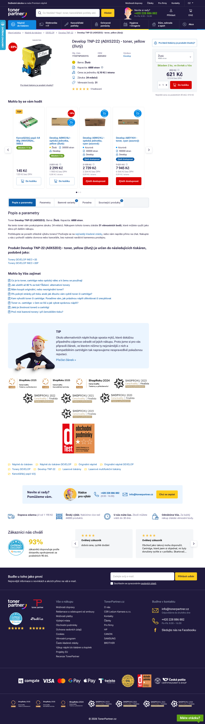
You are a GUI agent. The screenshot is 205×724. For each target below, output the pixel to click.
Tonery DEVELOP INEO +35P (23, 263)
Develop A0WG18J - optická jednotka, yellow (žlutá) (60, 140)
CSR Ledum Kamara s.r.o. (117, 611)
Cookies (60, 634)
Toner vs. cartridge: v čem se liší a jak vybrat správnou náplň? (44, 302)
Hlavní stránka (14, 32)
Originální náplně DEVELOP (119, 464)
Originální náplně (88, 464)
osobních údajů (148, 583)
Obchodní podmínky (66, 625)
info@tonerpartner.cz (141, 494)
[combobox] (174, 57)
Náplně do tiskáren (33, 32)
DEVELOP (50, 32)
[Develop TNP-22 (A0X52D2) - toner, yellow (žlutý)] (37, 78)
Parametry (45, 202)
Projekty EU (62, 652)
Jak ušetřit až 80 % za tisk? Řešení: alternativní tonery (40, 285)
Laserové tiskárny (72, 469)
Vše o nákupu (64, 601)
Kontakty (176, 3)
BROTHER (109, 643)
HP (105, 629)
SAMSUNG (109, 638)
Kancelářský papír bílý (24, 473)
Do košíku (183, 85)
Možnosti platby (64, 616)
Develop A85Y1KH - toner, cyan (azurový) (127, 139)
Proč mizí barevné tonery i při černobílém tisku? (37, 311)
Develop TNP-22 (65, 32)
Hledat (107, 13)
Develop (127, 56)
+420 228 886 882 (145, 13)
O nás (107, 607)
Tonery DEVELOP (21, 469)
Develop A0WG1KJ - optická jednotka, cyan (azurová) (94, 140)
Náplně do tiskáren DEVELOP (55, 464)
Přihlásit (171, 15)
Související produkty (109, 202)
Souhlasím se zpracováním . (135, 583)
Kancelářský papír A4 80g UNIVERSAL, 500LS (28, 140)
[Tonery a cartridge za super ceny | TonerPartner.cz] (17, 13)
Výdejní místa (63, 620)
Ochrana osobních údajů (69, 629)
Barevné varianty (66, 202)
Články (150, 3)
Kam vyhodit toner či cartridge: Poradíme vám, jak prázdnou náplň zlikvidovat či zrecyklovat (61, 298)
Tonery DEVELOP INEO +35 (22, 259)
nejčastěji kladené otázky (88, 234)
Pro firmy (162, 3)
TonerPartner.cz (114, 601)
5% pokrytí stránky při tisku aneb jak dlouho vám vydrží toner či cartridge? (51, 294)
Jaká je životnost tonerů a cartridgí (30, 307)
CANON (108, 634)
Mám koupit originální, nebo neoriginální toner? (37, 289)
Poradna (86, 202)
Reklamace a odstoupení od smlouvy (75, 611)
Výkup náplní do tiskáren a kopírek (74, 647)
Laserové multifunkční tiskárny (105, 469)
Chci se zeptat (167, 494)
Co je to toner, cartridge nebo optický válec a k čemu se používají (46, 280)
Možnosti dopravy (133, 3)
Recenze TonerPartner (67, 656)
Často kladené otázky (67, 643)
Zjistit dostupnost (95, 181)
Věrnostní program (66, 638)
